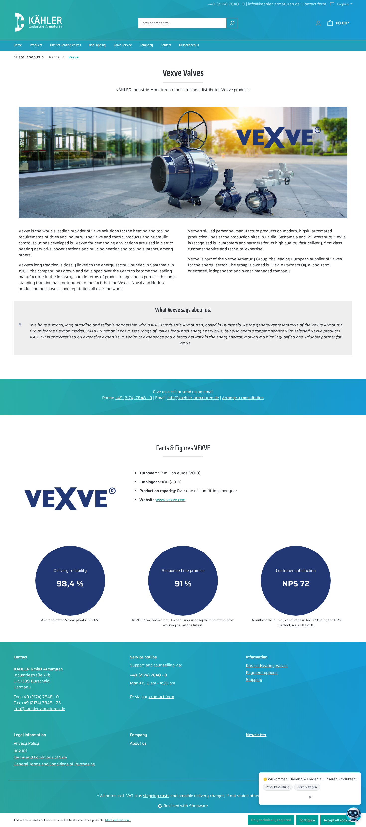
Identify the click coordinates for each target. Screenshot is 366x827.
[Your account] (318, 23)
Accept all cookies (338, 820)
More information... (118, 820)
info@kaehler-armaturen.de (274, 4)
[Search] (232, 23)
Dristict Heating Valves (267, 665)
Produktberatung (277, 787)
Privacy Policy (26, 743)
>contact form (161, 697)
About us (138, 743)
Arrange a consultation (243, 398)
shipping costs (156, 796)
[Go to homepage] (38, 22)
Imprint (20, 750)
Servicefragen (307, 787)
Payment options (262, 672)
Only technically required (271, 820)
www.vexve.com (170, 500)
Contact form (314, 4)
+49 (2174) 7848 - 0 (226, 4)
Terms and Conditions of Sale (40, 757)
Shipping (254, 679)
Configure (307, 820)
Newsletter (256, 735)
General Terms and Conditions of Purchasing (54, 764)
